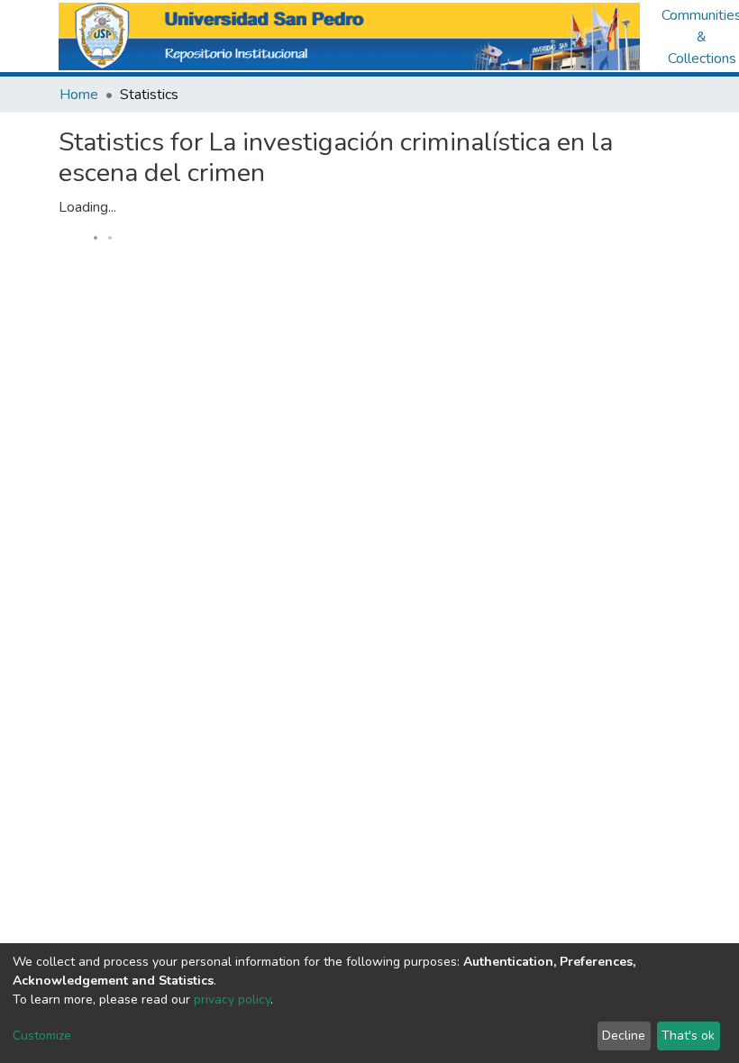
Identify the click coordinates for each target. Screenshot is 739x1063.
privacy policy (232, 999)
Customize (42, 1035)
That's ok (688, 1035)
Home (78, 94)
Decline (623, 1035)
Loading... (87, 207)
